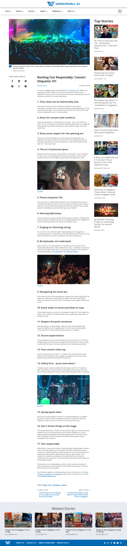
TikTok (85, 472)
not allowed (57, 252)
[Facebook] (111, 543)
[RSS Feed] (121, 543)
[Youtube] (117, 543)
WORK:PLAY (56, 11)
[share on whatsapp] (19, 86)
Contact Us (31, 543)
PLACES (31, 11)
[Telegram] (114, 543)
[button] (8, 11)
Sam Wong (43, 86)
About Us (20, 543)
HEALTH (70, 11)
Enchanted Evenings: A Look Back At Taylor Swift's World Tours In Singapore (77, 493)
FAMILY (43, 11)
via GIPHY (40, 191)
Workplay (56, 485)
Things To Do (47, 485)
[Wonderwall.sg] (63, 3)
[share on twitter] (26, 81)
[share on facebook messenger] (26, 86)
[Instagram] (108, 543)
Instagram (48, 474)
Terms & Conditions (46, 543)
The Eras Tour (74, 90)
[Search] (120, 11)
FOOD (7, 11)
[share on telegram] (12, 86)
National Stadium (72, 252)
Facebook (59, 474)
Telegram (40, 474)
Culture (64, 485)
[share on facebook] (12, 81)
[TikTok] (105, 543)
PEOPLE (18, 11)
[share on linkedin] (19, 81)
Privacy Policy (63, 543)
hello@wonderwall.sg (48, 476)
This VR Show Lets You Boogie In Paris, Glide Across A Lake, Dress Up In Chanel (50, 493)
